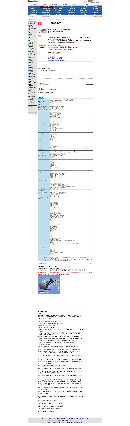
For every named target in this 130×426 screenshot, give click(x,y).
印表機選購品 (31, 99)
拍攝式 (30, 65)
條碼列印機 (31, 73)
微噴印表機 (31, 59)
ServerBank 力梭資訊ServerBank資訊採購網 (45, 19)
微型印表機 (31, 60)
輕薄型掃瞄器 (31, 43)
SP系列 (30, 53)
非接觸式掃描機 (32, 54)
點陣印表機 (31, 81)
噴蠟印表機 (31, 89)
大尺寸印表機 (31, 26)
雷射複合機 (31, 32)
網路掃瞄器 (31, 46)
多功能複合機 (31, 56)
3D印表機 (31, 71)
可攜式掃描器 (31, 51)
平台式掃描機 (31, 67)
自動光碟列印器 (32, 23)
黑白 (30, 35)
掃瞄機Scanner (32, 95)
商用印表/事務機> (57, 19)
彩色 (30, 37)
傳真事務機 (31, 70)
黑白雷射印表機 (32, 76)
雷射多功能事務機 (32, 82)
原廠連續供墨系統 (32, 28)
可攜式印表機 (31, 85)
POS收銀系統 (31, 98)
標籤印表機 (31, 25)
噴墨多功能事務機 (32, 87)
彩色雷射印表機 (32, 74)
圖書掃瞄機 (31, 45)
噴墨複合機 (31, 34)
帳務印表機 (31, 84)
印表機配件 (32, 101)
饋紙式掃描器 (31, 50)
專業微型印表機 (32, 96)
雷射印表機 (31, 40)
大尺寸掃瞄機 (31, 48)
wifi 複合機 (31, 68)
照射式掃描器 (31, 62)
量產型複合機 (31, 57)
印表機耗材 (32, 102)
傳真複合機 (31, 39)
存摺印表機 (31, 42)
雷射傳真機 (31, 90)
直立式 (30, 64)
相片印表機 (31, 79)
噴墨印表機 (31, 78)
